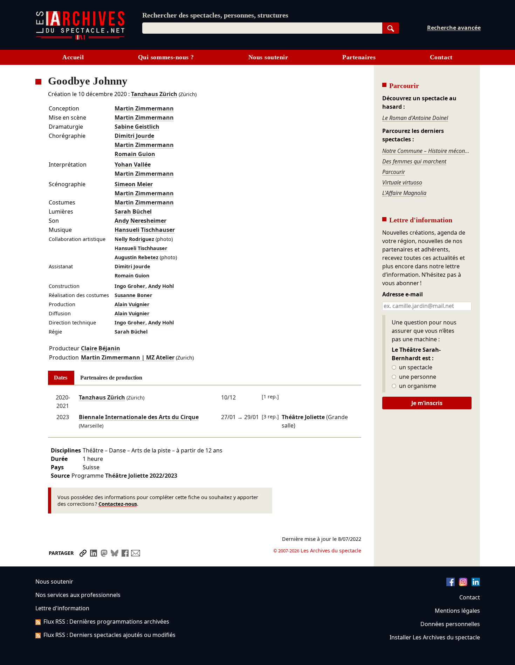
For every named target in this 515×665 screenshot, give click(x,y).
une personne (417, 377)
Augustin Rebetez (136, 257)
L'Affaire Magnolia (404, 193)
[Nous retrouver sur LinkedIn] (476, 584)
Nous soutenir (268, 57)
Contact (441, 57)
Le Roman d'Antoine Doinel (415, 118)
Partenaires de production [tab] (111, 378)
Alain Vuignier (132, 304)
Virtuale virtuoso (402, 182)
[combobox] (262, 28)
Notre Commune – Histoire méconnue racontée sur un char (426, 151)
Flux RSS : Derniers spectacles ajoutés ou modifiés (109, 635)
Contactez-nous (117, 504)
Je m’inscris (426, 403)
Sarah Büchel (133, 211)
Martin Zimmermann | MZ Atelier (127, 357)
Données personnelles (450, 624)
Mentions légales (457, 610)
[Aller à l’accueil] (80, 38)
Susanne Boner (133, 295)
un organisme (417, 386)
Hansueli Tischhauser (145, 230)
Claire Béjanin (100, 348)
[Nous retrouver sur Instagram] (463, 584)
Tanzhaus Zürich (154, 94)
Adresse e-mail (402, 294)
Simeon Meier (134, 184)
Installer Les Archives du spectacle (435, 637)
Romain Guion (135, 154)
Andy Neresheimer (140, 220)
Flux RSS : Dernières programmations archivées (106, 621)
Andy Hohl (161, 286)
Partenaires (359, 57)
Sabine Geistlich (137, 126)
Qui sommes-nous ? (166, 57)
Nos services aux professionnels (78, 595)
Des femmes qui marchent (414, 161)
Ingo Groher (130, 286)
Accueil (73, 57)
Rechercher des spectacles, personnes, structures (215, 15)
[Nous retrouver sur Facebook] (450, 584)
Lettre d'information (62, 608)
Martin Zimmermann (144, 108)
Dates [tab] (60, 378)
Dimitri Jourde (134, 136)
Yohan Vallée (133, 164)
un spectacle (415, 367)
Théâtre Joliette (141, 475)
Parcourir (393, 172)
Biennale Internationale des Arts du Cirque (139, 417)
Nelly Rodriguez (134, 239)
